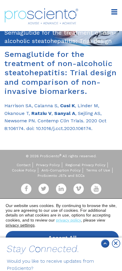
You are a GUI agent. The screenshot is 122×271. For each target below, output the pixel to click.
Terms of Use (98, 170)
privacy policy (68, 220)
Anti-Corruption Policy (61, 170)
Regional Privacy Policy (85, 165)
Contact (23, 165)
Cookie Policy (24, 170)
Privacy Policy (48, 165)
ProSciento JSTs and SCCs (61, 176)
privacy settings (20, 225)
